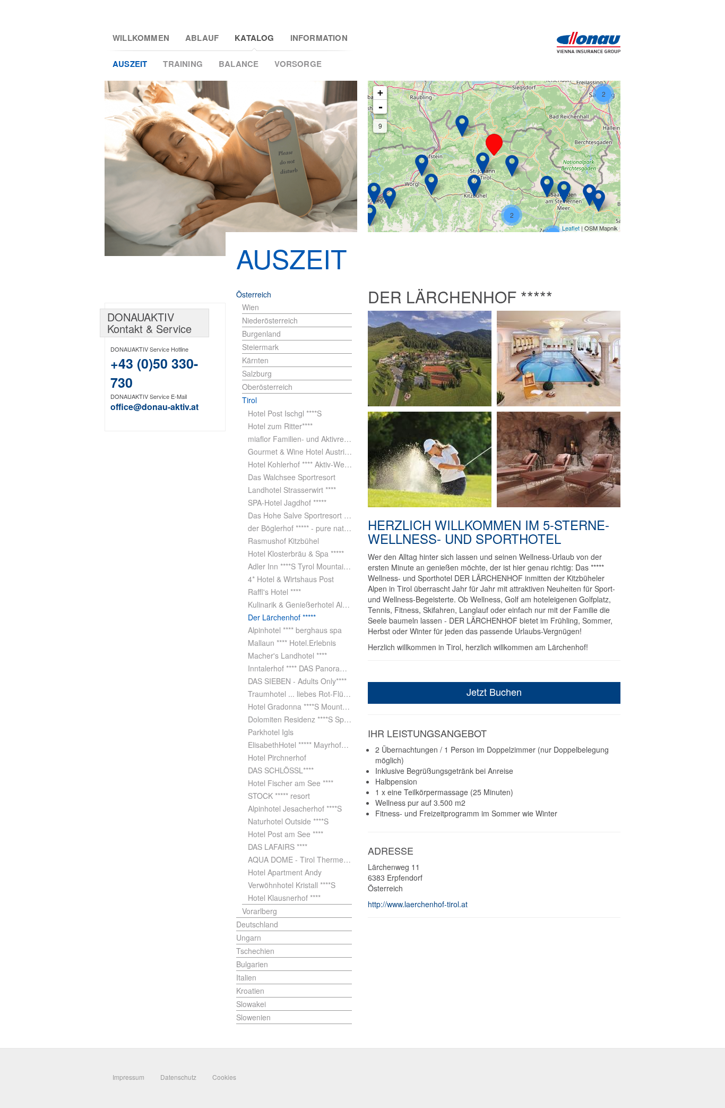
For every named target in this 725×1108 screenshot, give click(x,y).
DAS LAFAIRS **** (277, 846)
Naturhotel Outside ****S (288, 821)
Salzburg (257, 373)
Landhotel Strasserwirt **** (292, 489)
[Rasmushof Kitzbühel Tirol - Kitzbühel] (474, 186)
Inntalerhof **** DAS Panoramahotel (300, 668)
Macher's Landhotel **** (287, 655)
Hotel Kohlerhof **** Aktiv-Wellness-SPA (300, 464)
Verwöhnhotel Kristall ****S (291, 885)
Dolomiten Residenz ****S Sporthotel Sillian (300, 719)
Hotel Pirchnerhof (277, 757)
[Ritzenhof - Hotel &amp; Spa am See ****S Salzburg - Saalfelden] (564, 192)
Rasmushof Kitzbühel (283, 540)
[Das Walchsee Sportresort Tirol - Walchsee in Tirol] (462, 126)
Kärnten (255, 360)
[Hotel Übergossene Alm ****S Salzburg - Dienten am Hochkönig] (598, 201)
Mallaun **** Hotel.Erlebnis (292, 642)
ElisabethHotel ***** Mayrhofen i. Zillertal (300, 744)
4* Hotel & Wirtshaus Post (291, 579)
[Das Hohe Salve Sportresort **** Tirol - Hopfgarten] (431, 184)
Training (183, 64)
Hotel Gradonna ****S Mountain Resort (300, 706)
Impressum (128, 1076)
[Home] (588, 42)
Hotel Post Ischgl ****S (285, 413)
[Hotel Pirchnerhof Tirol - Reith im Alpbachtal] (374, 193)
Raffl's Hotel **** (274, 591)
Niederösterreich (270, 320)
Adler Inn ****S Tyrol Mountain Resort (300, 566)
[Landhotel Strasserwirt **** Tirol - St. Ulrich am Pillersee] (512, 166)
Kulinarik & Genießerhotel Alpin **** (300, 604)
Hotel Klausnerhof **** (284, 897)
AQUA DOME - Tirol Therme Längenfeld (300, 859)
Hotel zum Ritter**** (280, 426)
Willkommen (141, 38)
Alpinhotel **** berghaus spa (295, 630)
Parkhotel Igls (271, 732)
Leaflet (571, 228)
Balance (238, 64)
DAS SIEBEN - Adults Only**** (297, 681)
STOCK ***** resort (279, 795)
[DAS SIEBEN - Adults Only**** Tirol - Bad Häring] (421, 165)
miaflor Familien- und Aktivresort (300, 438)
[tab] (297, 307)
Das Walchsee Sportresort (291, 477)
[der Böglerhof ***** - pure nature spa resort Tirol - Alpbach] (389, 198)
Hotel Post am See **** (285, 834)
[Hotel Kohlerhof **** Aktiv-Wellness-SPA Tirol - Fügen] (369, 215)
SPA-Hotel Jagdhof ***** (287, 502)
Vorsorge (298, 64)
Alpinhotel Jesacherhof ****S (295, 808)
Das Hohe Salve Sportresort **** (300, 515)
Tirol (249, 400)
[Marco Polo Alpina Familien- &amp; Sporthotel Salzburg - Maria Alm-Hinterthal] (589, 195)
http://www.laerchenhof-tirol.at (418, 904)
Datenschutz (178, 1076)
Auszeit (130, 64)
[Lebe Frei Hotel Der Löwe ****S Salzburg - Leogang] (547, 187)
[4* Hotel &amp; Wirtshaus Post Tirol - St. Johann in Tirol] (482, 163)
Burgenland (261, 333)
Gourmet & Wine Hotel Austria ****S (300, 451)
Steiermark (260, 347)
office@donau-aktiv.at (154, 406)
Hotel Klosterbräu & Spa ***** (296, 553)
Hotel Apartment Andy (285, 872)
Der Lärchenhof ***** (282, 617)
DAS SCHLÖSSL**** (281, 770)
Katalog (254, 38)
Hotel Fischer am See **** (290, 783)
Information (319, 38)
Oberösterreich (267, 386)
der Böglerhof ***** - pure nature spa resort (300, 528)
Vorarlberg (259, 911)
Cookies (224, 1076)
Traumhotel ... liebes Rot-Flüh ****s (300, 693)
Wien (250, 307)
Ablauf (202, 38)
